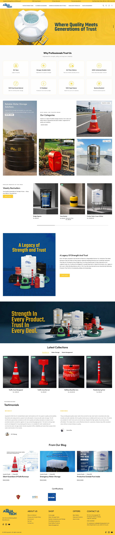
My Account (31, 519)
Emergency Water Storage (50, 476)
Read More (6, 480)
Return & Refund (32, 515)
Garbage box (68, 141)
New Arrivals (76, 519)
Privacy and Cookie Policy (34, 517)
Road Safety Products (54, 523)
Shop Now (8, 196)
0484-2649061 (90, 521)
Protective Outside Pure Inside (88, 476)
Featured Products (78, 517)
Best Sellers (76, 515)
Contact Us (30, 523)
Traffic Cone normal (44, 390)
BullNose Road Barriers (71, 390)
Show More (44, 124)
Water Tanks (9, 114)
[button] (109, 5)
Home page (51, 515)
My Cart (30, 521)
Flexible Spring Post (99, 390)
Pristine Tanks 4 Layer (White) (95, 216)
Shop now (65, 275)
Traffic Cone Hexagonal (16, 390)
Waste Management (54, 525)
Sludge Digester (37, 216)
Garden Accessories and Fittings (57, 519)
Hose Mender (63, 216)
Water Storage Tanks (54, 517)
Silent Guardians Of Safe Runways (16, 476)
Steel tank (106, 141)
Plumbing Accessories (54, 521)
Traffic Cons (106, 103)
